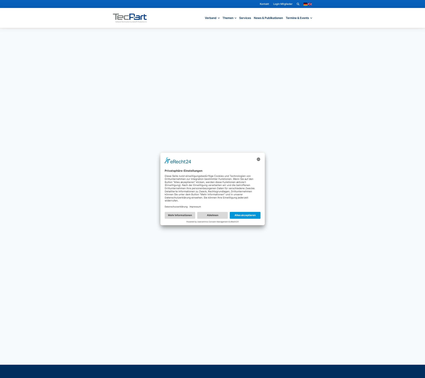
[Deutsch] (305, 4)
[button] (298, 4)
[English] (310, 4)
